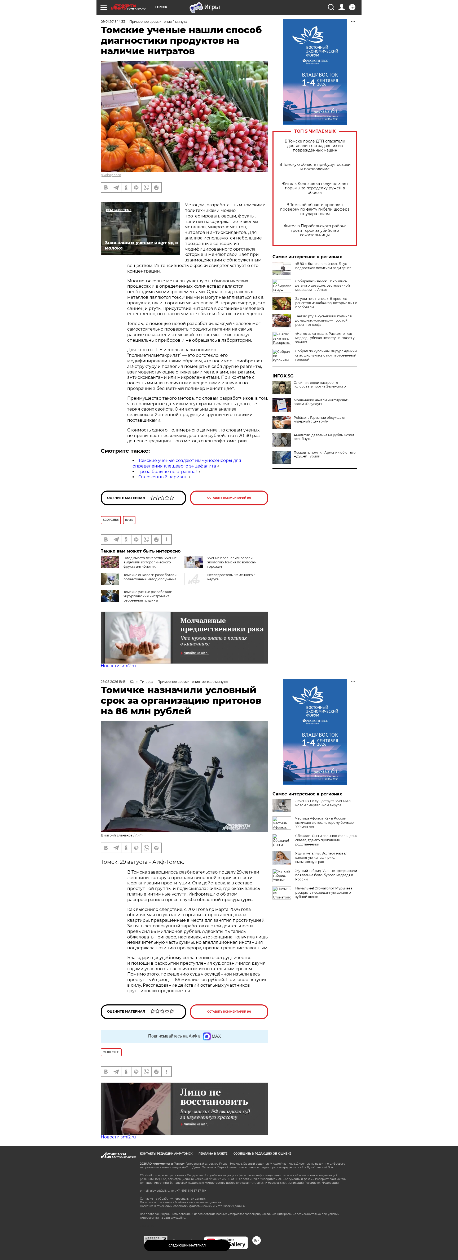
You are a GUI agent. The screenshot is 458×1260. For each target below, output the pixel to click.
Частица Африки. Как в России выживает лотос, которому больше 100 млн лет (324, 822)
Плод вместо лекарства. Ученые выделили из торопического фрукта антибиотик (150, 562)
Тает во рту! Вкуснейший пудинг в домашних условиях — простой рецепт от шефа (323, 320)
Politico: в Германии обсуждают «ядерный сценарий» (320, 419)
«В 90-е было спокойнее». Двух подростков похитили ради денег (323, 266)
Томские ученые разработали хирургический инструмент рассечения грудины (148, 596)
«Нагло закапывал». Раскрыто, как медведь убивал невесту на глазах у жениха (325, 338)
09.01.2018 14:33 (113, 22)
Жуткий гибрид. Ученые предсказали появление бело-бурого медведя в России (326, 875)
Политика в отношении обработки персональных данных (180, 1202)
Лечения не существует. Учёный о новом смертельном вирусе (323, 803)
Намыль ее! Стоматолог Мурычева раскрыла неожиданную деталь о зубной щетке (323, 892)
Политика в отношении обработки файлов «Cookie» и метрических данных (192, 1206)
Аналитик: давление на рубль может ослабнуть (324, 437)
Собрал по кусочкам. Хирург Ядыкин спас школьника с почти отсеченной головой (326, 355)
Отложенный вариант (162, 476)
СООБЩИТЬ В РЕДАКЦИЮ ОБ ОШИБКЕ (262, 1153)
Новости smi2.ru (118, 665)
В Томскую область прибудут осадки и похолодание (315, 166)
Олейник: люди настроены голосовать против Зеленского (320, 384)
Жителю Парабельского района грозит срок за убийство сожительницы (315, 230)
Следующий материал (187, 1245)
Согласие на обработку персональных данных (172, 1198)
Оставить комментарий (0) (229, 498)
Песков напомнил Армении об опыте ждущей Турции (324, 454)
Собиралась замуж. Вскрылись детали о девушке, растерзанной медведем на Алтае (322, 285)
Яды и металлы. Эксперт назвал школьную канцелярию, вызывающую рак (321, 857)
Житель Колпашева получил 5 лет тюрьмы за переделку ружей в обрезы (314, 188)
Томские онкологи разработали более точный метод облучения (150, 577)
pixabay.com (111, 175)
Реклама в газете (213, 1153)
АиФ (139, 835)
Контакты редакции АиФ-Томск (166, 1153)
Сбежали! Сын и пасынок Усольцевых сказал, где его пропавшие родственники (326, 840)
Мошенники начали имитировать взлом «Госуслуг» (321, 402)
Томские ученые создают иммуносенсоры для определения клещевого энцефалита (187, 463)
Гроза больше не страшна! (167, 471)
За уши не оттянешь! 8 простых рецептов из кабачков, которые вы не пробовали (326, 303)
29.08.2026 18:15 (113, 682)
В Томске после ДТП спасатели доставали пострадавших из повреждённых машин (315, 146)
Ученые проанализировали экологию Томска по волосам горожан (231, 562)
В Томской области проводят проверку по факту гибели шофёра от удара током (315, 209)
